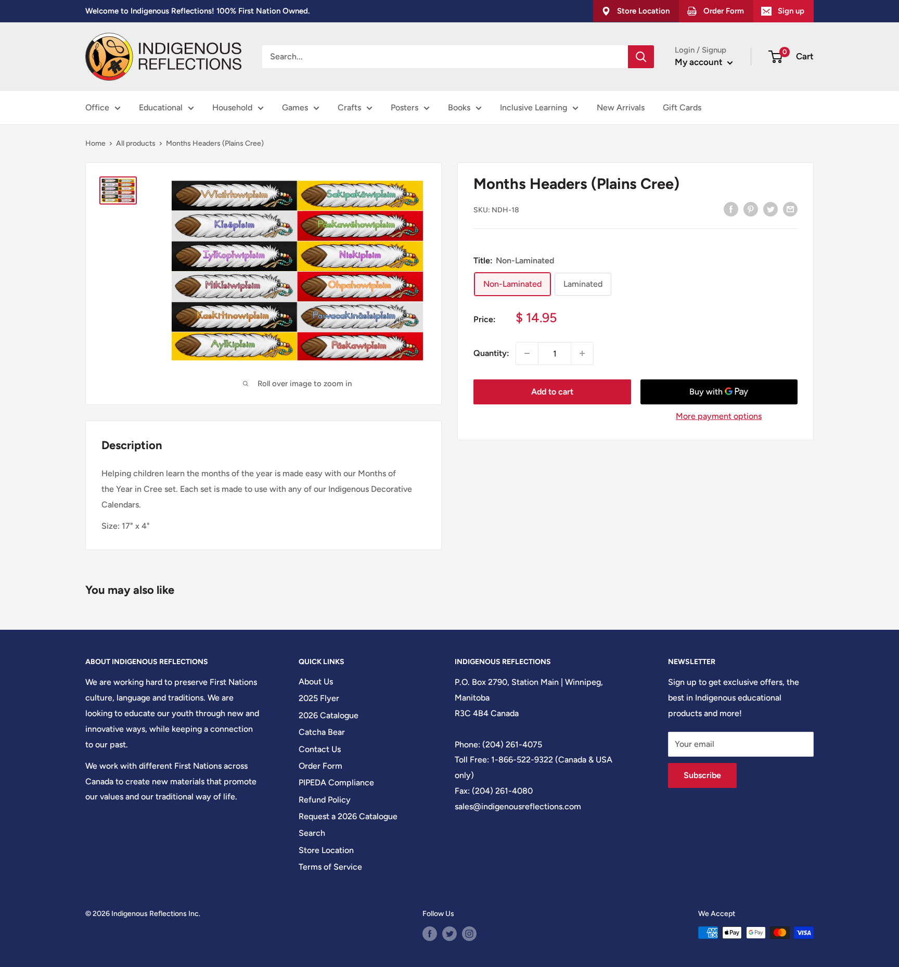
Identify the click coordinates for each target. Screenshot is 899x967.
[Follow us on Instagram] (469, 933)
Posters (404, 107)
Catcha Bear (322, 732)
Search (312, 833)
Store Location (326, 850)
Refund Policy (325, 800)
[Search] (641, 56)
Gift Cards (682, 107)
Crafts (349, 107)
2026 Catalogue (328, 715)
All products (136, 143)
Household (232, 107)
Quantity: (491, 353)
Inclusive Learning (533, 107)
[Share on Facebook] (731, 209)
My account (700, 62)
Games (295, 107)
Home (95, 143)
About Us (316, 681)
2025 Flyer (319, 698)
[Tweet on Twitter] (770, 209)
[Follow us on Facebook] (429, 933)
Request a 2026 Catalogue (348, 816)
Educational (161, 107)
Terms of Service (330, 867)
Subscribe (702, 775)
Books (459, 107)
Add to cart (552, 392)
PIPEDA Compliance (336, 782)
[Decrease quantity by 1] (527, 353)
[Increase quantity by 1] (582, 353)
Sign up (791, 11)
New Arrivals (621, 107)
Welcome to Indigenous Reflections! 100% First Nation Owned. (197, 11)
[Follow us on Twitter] (449, 933)
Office (97, 107)
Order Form (320, 766)
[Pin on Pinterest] (750, 209)
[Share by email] (790, 209)
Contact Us (320, 749)
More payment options (719, 416)
